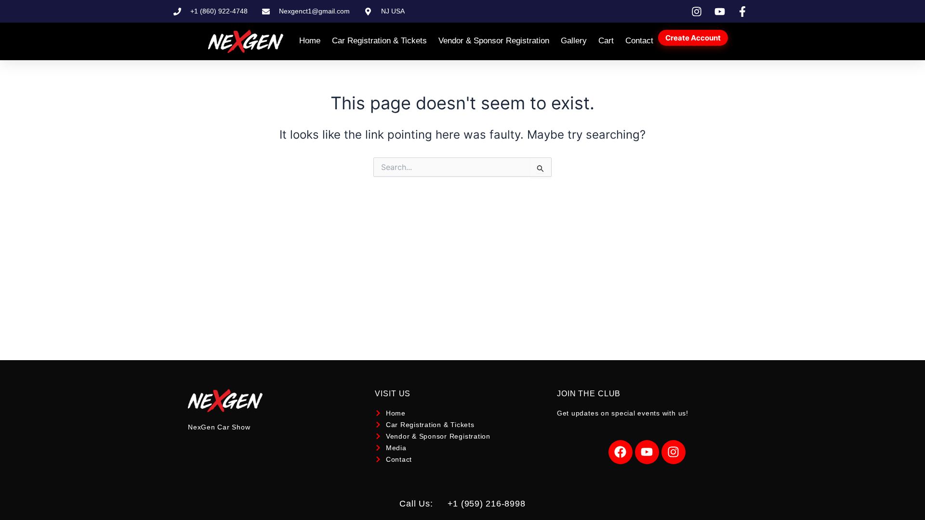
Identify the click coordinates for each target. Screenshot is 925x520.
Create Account (693, 37)
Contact (639, 40)
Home (309, 40)
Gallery (574, 40)
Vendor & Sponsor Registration (493, 40)
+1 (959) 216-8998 (487, 503)
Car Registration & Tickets (379, 40)
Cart (606, 40)
